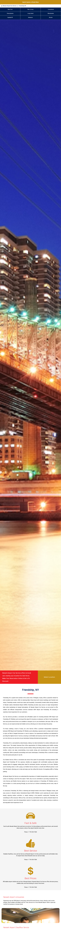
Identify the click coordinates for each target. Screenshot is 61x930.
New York (10, 9)
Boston (51, 17)
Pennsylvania (10, 13)
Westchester (51, 13)
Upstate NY (10, 17)
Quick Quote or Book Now (30, 2)
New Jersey (30, 9)
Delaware (30, 17)
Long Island (30, 13)
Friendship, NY (22, 5)
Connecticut (51, 9)
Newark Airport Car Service (10, 5)
